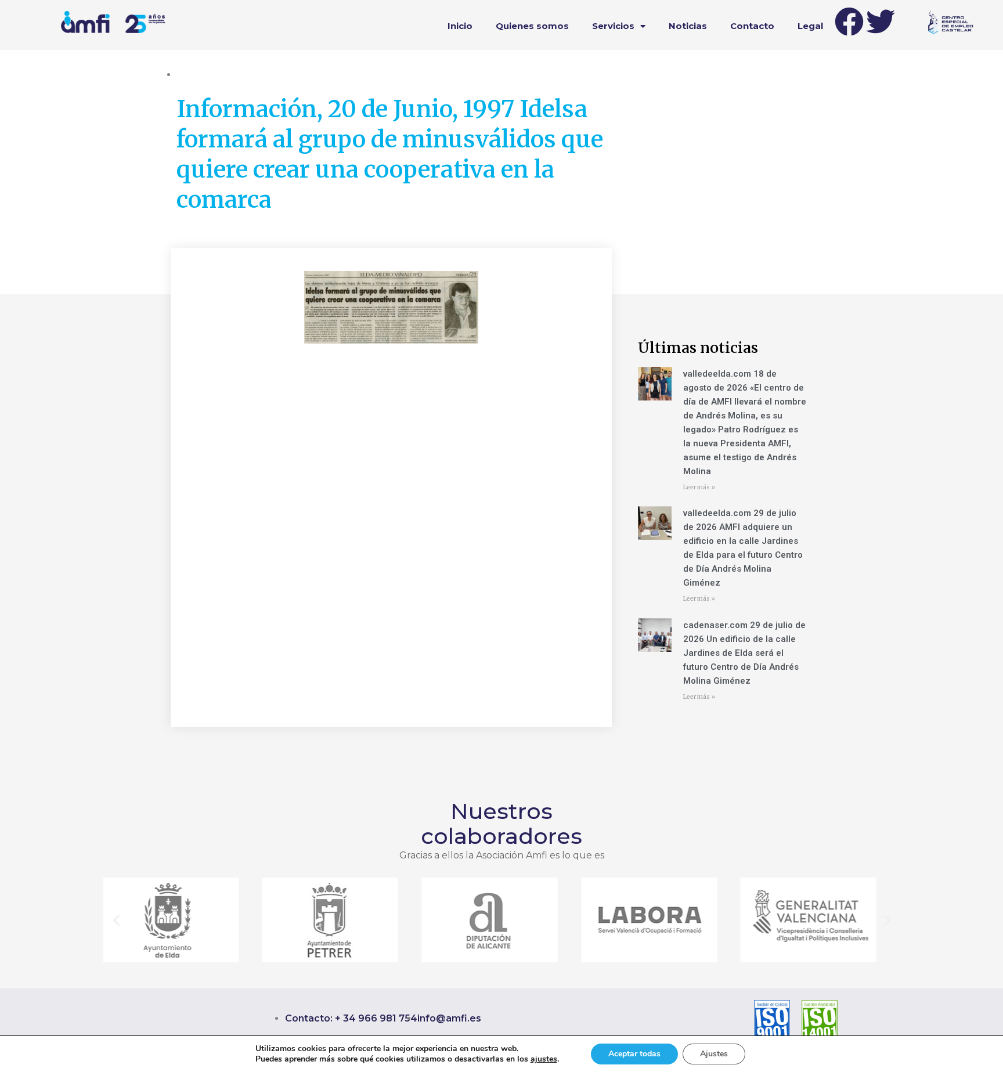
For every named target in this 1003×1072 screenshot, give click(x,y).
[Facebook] (849, 21)
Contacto (752, 25)
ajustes (544, 1059)
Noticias (688, 25)
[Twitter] (880, 21)
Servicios (613, 25)
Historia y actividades (217, 74)
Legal (810, 25)
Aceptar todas (634, 1053)
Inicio (460, 25)
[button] (116, 920)
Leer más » (699, 487)
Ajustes (714, 1053)
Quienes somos (532, 25)
